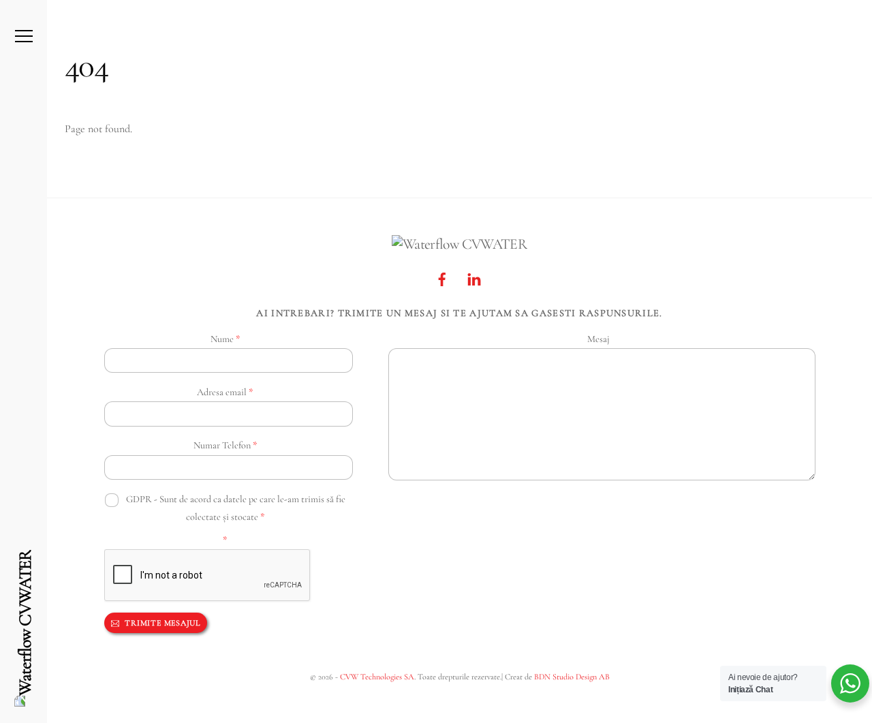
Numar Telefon (225, 445)
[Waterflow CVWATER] (24, 628)
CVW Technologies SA (377, 677)
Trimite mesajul (161, 623)
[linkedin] (474, 277)
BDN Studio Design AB (572, 677)
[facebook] (442, 277)
